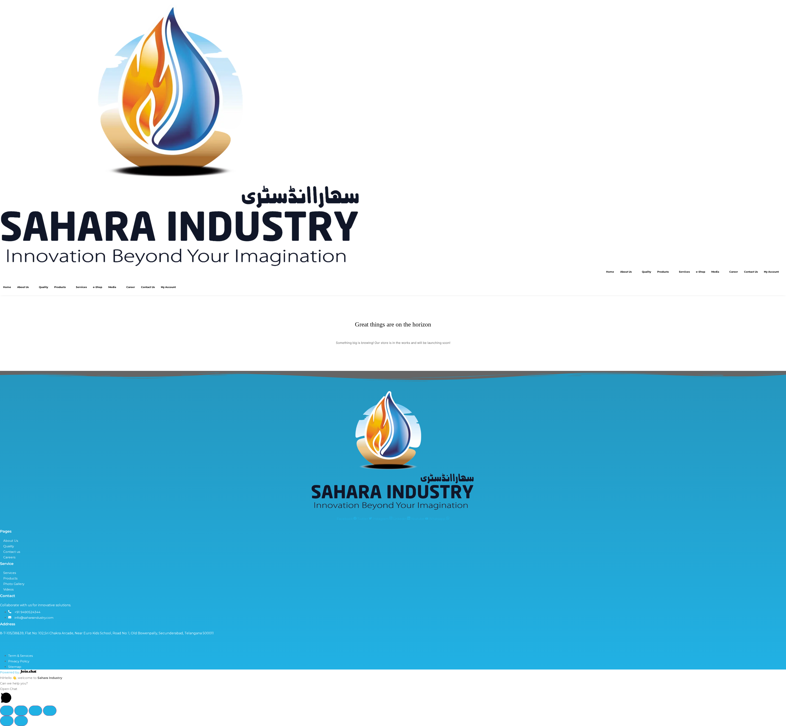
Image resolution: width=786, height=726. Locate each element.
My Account (771, 271)
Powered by (10, 672)
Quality (646, 271)
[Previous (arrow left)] (7, 721)
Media (715, 271)
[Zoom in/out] (7, 711)
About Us (626, 271)
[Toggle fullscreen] (21, 711)
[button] (393, 696)
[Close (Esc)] (49, 711)
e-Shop (700, 271)
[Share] (35, 711)
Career (733, 271)
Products (663, 271)
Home (610, 271)
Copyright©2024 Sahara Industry (27, 647)
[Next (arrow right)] (21, 721)
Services (684, 271)
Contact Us (751, 271)
